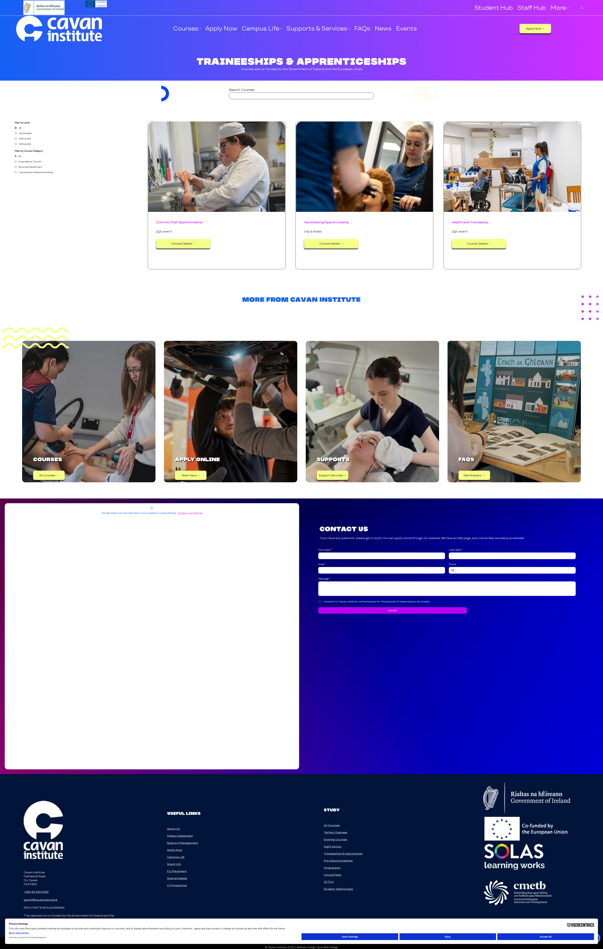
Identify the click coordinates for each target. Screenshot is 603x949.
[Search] (582, 8)
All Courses (332, 825)
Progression (332, 868)
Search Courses (241, 89)
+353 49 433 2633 (36, 892)
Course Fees (332, 875)
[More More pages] (568, 8)
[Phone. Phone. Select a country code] (454, 570)
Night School (332, 846)
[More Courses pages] (200, 28)
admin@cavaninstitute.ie (40, 900)
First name (325, 549)
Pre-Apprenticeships (338, 861)
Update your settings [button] (189, 512)
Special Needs (177, 878)
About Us (173, 829)
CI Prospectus (177, 885)
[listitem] (88, 411)
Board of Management (182, 843)
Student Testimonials (338, 889)
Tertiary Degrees (335, 832)
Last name (456, 549)
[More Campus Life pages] (281, 28)
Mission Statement (180, 836)
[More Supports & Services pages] (349, 28)
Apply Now (174, 850)
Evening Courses (335, 839)
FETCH (329, 882)
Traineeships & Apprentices (343, 853)
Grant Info (174, 864)
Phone (452, 564)
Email (322, 564)
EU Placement (177, 871)
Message (324, 578)
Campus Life (176, 857)
